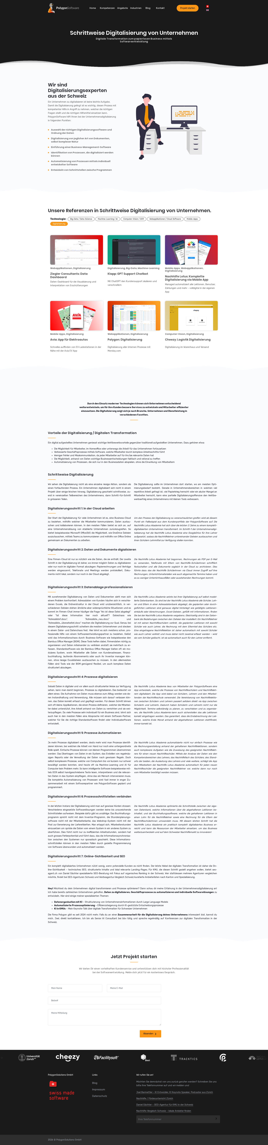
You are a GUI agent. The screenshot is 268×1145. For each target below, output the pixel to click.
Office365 (86, 533)
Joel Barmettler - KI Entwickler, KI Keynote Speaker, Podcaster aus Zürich (174, 1092)
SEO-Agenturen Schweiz (81, 877)
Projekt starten (187, 8)
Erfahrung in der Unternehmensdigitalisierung (188, 888)
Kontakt (160, 8)
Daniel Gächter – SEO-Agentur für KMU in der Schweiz (164, 1104)
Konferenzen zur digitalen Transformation (187, 918)
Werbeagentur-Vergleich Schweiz (116, 877)
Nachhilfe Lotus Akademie (147, 525)
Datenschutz (99, 1096)
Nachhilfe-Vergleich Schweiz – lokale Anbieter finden (163, 1111)
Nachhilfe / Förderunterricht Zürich (154, 1098)
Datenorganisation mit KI (68, 902)
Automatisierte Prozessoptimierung (74, 905)
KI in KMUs (60, 908)
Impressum (98, 1089)
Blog (147, 8)
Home (92, 8)
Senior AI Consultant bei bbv (110, 918)
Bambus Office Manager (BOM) (64, 641)
